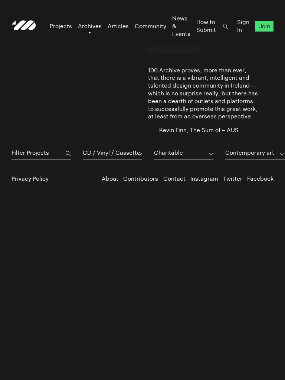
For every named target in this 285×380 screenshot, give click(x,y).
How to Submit (206, 26)
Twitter (232, 178)
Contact (174, 178)
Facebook (260, 178)
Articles (118, 26)
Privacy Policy (30, 178)
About (110, 178)
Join (264, 26)
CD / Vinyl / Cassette (111, 152)
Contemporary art (249, 152)
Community (150, 26)
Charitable (168, 152)
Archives (90, 26)
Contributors (140, 178)
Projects (61, 26)
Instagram (204, 178)
